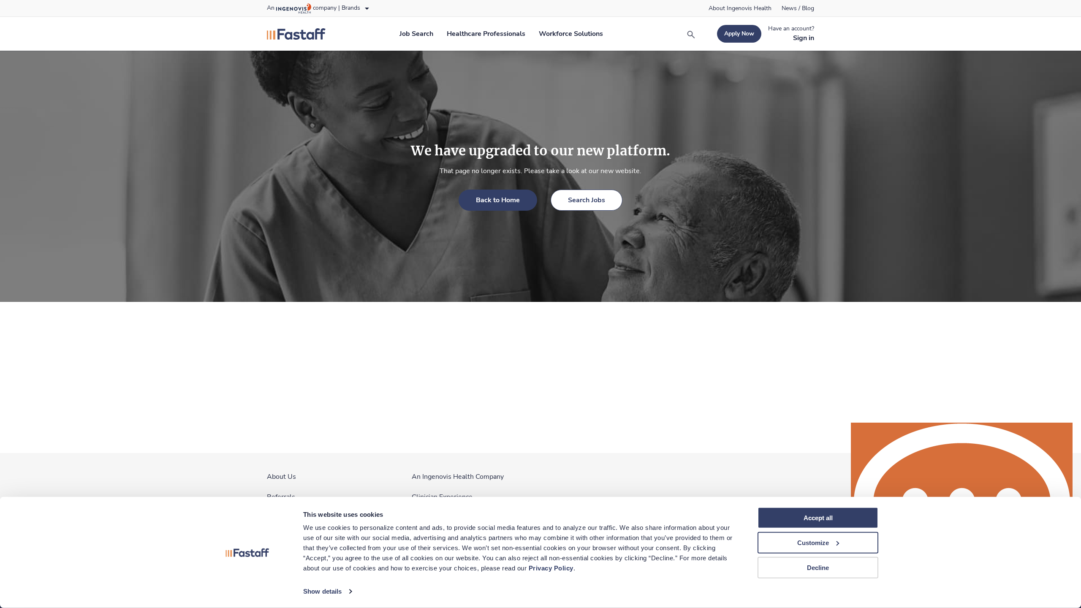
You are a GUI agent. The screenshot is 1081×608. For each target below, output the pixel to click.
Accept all (818, 517)
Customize (813, 542)
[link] (740, 8)
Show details (322, 591)
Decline (818, 567)
